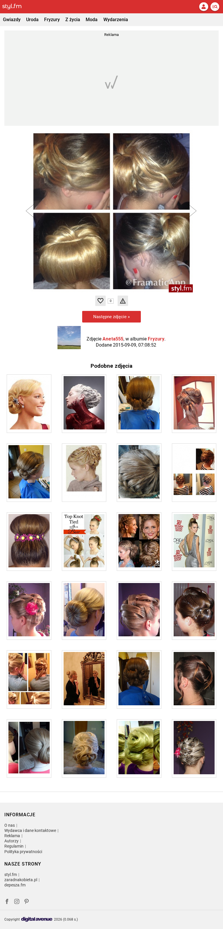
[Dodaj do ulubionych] (100, 301)
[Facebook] (7, 902)
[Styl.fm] (15, 7)
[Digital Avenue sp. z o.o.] (37, 919)
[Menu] (215, 6)
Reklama (12, 835)
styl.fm (10, 874)
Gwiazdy (12, 19)
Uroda (32, 19)
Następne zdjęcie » (111, 316)
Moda (92, 19)
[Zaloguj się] (203, 6)
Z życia (72, 19)
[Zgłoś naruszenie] (123, 301)
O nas (9, 825)
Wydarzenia (115, 19)
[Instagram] (16, 902)
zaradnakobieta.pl (20, 879)
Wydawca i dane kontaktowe (30, 830)
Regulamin (14, 846)
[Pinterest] (27, 902)
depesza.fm (15, 885)
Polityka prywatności (23, 851)
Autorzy (11, 841)
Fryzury (52, 19)
